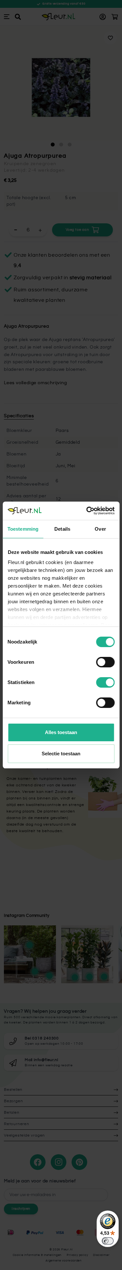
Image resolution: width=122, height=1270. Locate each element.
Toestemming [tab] (22, 529)
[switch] (105, 662)
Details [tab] (62, 529)
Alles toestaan (61, 732)
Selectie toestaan (61, 753)
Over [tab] (100, 529)
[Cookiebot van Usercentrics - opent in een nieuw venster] (87, 510)
